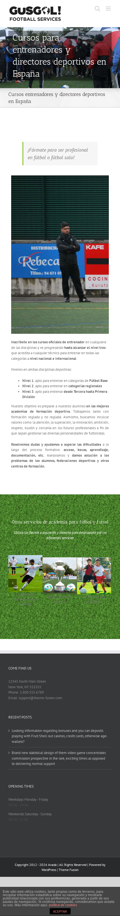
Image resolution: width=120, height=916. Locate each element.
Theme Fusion (69, 870)
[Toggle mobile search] (97, 8)
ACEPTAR (60, 911)
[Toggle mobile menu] (109, 8)
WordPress (49, 870)
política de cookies (63, 905)
